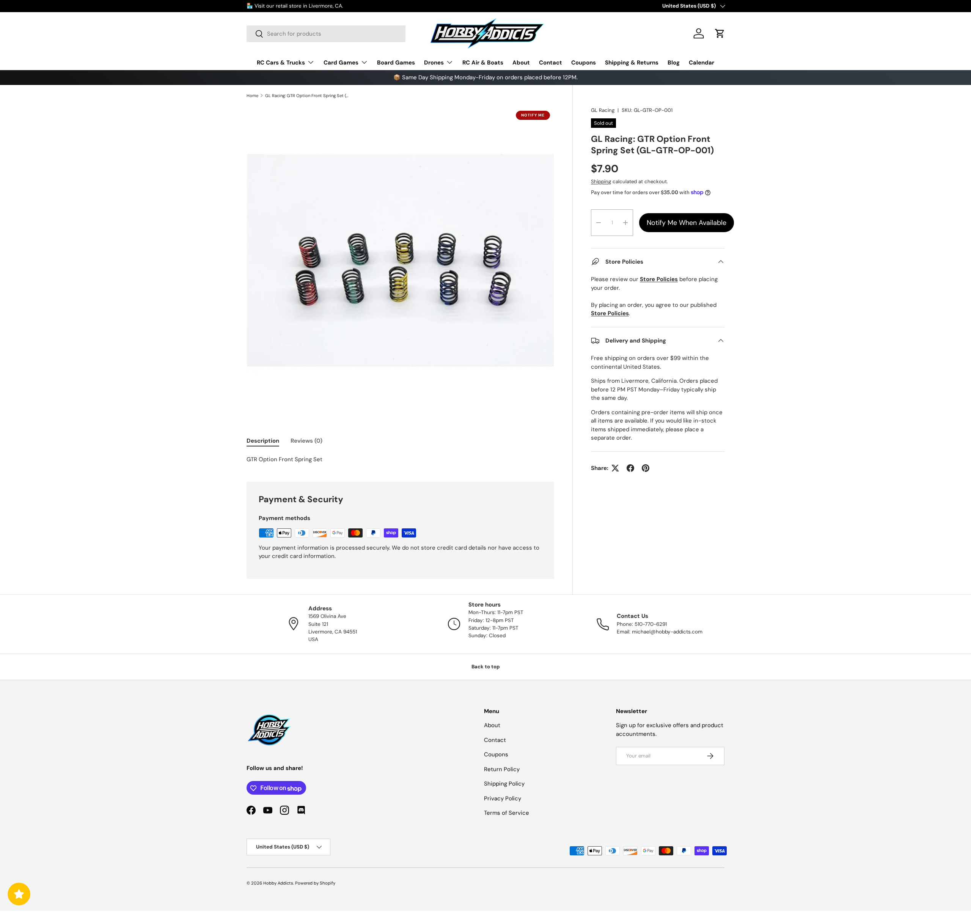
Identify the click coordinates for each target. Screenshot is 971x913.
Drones (434, 62)
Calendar (701, 62)
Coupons (583, 62)
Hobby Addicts (278, 883)
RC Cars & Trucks (281, 62)
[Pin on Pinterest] (645, 468)
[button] (720, 33)
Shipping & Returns (631, 62)
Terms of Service (506, 813)
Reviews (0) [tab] (306, 441)
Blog (674, 62)
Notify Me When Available (686, 222)
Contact (550, 62)
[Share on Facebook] (630, 468)
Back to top (485, 666)
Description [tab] (263, 441)
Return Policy (502, 769)
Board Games (396, 62)
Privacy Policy (502, 798)
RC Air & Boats (482, 62)
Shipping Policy (504, 784)
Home (252, 95)
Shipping (601, 181)
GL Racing (602, 110)
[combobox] (326, 33)
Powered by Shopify (315, 883)
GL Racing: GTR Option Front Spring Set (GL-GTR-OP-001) (307, 95)
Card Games (341, 62)
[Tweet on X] (615, 468)
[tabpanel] (400, 459)
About (521, 62)
